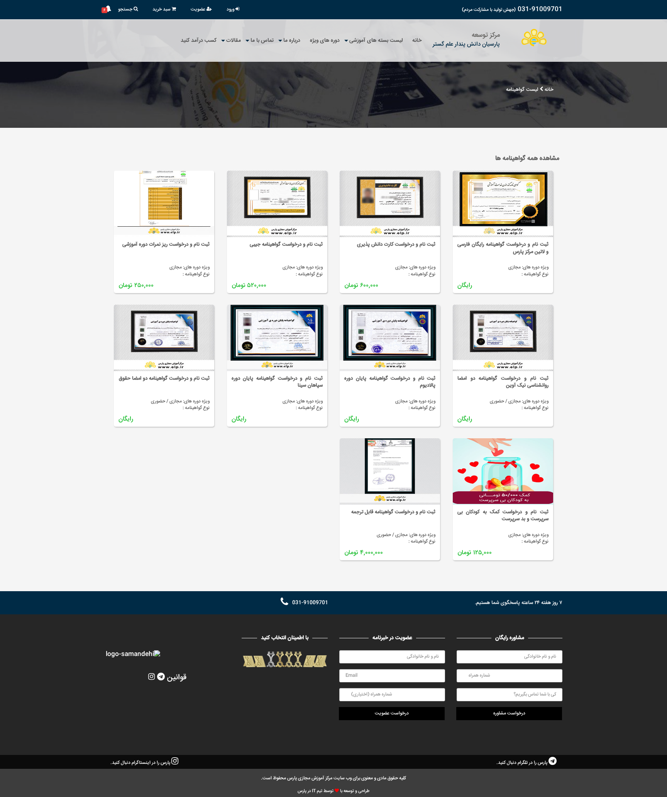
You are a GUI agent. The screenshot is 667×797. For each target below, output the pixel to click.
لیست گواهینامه (522, 89)
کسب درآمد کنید (199, 40)
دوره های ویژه (325, 40)
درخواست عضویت (392, 713)
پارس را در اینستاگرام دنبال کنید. (140, 762)
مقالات (233, 40)
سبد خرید (162, 9)
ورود (231, 9)
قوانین (176, 677)
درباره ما (291, 40)
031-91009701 (540, 9)
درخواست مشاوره (509, 713)
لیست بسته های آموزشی (376, 40)
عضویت (199, 9)
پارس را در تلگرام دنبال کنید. (522, 762)
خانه (417, 40)
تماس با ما (262, 40)
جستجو (126, 9)
